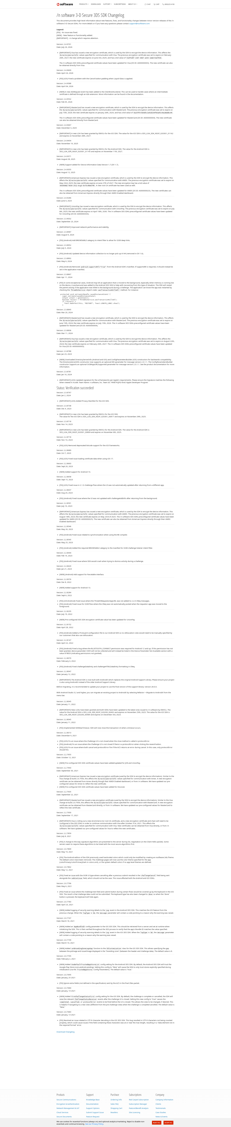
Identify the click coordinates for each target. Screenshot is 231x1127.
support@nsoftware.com (139, 23)
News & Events (161, 1116)
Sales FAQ (115, 1104)
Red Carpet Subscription (139, 1100)
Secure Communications (66, 1100)
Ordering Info (116, 1100)
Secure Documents (64, 1116)
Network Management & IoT (68, 1108)
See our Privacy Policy (94, 1124)
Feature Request (92, 1116)
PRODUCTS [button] (83, 4)
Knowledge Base (92, 1100)
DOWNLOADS (96, 4)
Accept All (168, 1123)
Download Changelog (65, 1032)
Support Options (92, 1108)
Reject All (156, 1123)
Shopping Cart (116, 1108)
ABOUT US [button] (132, 4)
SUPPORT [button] (106, 4)
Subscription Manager (138, 1104)
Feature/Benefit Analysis (138, 1108)
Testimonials (161, 1108)
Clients (158, 1104)
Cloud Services (62, 1112)
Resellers (114, 1112)
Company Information (164, 1100)
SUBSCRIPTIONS (120, 4)
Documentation (92, 1104)
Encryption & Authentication (68, 1104)
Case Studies (161, 1112)
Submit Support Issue (95, 1112)
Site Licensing (134, 1112)
